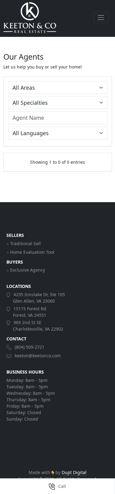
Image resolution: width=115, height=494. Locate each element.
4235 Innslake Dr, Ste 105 (38, 298)
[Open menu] (101, 17)
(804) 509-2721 (29, 347)
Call (61, 486)
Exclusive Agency (27, 270)
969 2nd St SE (37, 326)
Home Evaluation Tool (32, 252)
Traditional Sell (25, 243)
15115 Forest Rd (29, 312)
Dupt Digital (74, 472)
